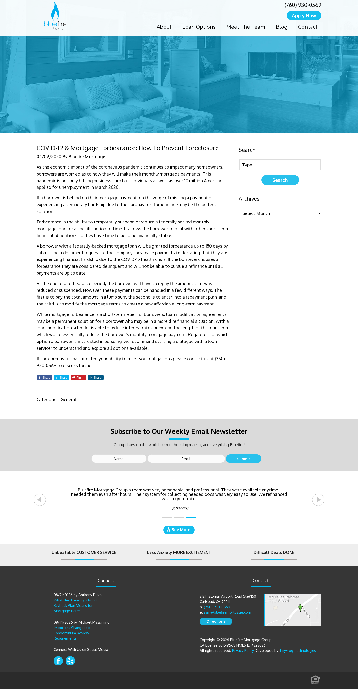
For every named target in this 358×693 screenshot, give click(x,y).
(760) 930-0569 (303, 4)
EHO (315, 678)
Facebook (58, 660)
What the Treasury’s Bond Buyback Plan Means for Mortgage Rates (75, 605)
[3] (191, 517)
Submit (243, 458)
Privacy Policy (243, 650)
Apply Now (304, 15)
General (68, 399)
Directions (216, 621)
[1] (167, 517)
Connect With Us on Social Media (81, 649)
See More (181, 529)
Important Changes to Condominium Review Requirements (72, 633)
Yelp (70, 660)
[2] (179, 517)
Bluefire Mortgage (55, 16)
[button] (40, 500)
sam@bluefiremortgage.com (227, 612)
